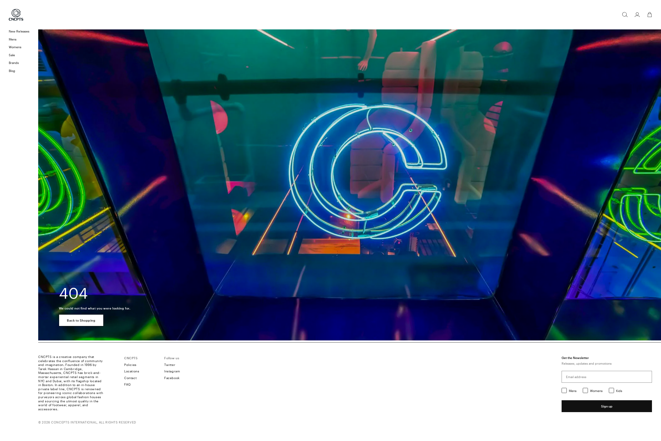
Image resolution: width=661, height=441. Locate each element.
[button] (19, 39)
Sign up (606, 406)
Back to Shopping (81, 320)
